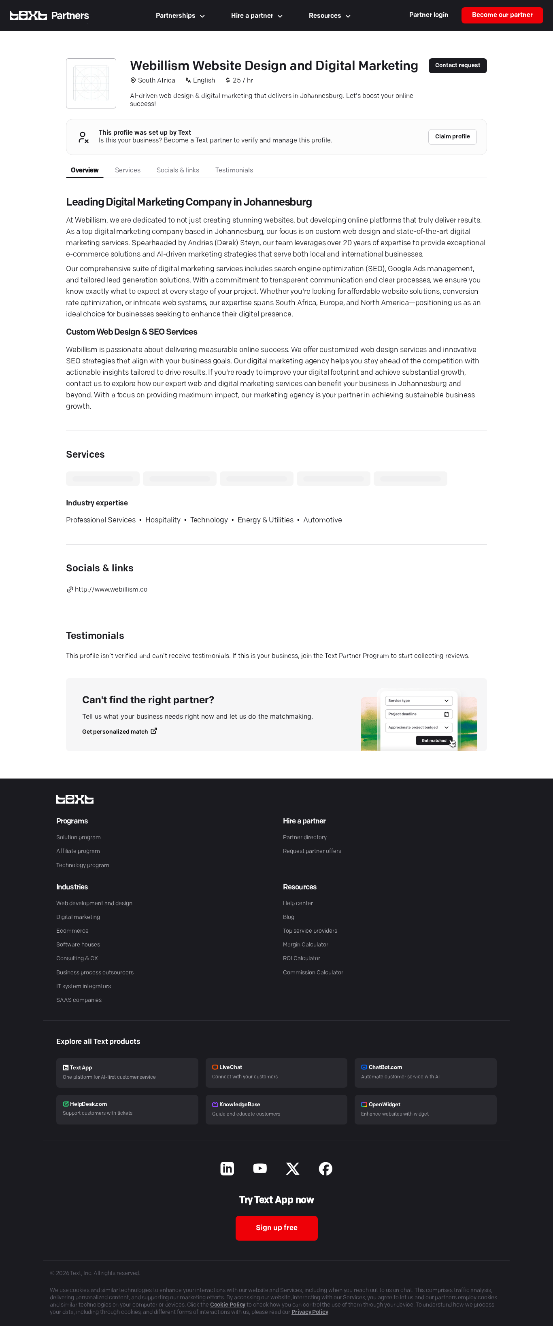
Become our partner (502, 15)
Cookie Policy (228, 1305)
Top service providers (310, 931)
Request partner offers (312, 852)
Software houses (78, 945)
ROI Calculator (301, 959)
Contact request (458, 66)
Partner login (429, 15)
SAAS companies (79, 1000)
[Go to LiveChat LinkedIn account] (227, 1170)
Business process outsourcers (95, 973)
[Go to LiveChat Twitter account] (293, 1170)
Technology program (82, 866)
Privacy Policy (309, 1312)
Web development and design (94, 904)
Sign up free (277, 1228)
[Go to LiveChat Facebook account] (325, 1170)
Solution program (78, 838)
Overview (85, 171)
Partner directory (305, 838)
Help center (298, 904)
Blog (288, 917)
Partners (70, 16)
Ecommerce (72, 931)
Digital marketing (78, 917)
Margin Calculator (305, 945)
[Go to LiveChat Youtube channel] (260, 1170)
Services (127, 171)
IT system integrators (83, 987)
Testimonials (234, 171)
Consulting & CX (77, 959)
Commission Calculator (313, 973)
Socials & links (178, 171)
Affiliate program (78, 852)
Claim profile (452, 137)
